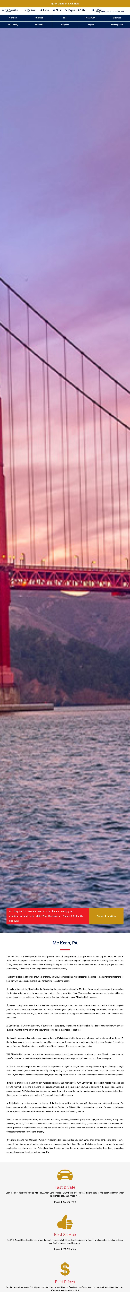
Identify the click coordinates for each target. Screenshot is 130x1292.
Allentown (13, 18)
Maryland (65, 25)
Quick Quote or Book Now (65, 3)
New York (39, 25)
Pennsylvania (90, 18)
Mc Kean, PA (31, 11)
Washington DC (117, 25)
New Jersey (13, 25)
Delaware (117, 18)
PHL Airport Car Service (11, 11)
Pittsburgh (39, 18)
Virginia (91, 25)
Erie (65, 18)
